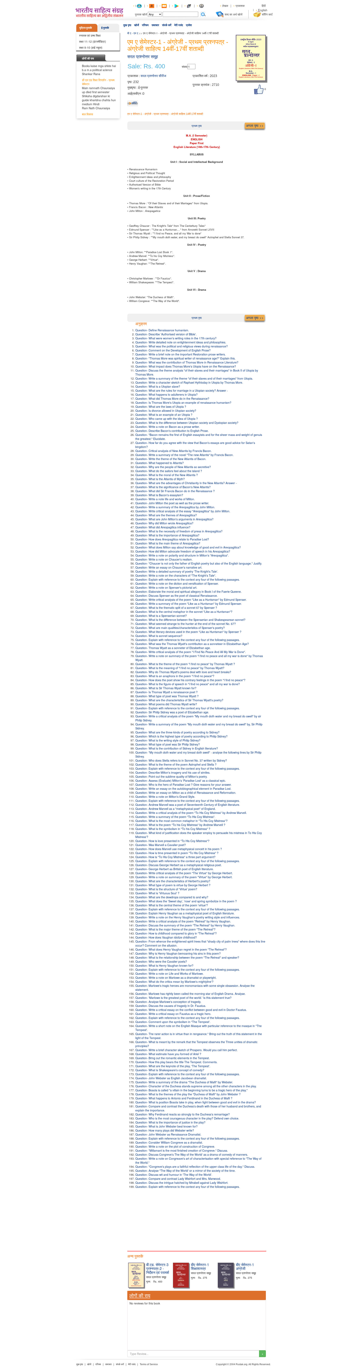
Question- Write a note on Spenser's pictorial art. (166, 587)
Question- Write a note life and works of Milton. (165, 499)
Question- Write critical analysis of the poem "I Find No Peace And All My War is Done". (190, 652)
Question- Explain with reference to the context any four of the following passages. (187, 579)
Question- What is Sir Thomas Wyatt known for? (165, 688)
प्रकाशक (240, 6)
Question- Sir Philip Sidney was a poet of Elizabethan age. (172, 712)
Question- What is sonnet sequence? (158, 636)
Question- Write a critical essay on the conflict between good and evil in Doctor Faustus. (191, 1010)
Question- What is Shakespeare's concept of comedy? (169, 1070)
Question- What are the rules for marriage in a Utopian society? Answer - (181, 390)
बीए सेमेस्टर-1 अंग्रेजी (245, 1266)
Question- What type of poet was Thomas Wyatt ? (167, 696)
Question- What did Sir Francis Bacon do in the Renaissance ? (175, 491)
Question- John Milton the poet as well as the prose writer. (172, 503)
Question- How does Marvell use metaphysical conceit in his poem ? (178, 849)
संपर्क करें (166, 25)
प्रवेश (189, 25)
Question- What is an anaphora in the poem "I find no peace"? (174, 676)
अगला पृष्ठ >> (254, 125)
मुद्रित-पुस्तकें (85, 28)
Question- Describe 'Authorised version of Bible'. (166, 334)
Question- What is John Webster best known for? (166, 1126)
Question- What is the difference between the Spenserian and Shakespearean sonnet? (190, 620)
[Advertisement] (196, 1219)
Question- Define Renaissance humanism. (162, 330)
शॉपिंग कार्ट (267, 14)
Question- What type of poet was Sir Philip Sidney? (167, 744)
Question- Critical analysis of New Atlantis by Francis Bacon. (173, 451)
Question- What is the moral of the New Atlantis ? (166, 475)
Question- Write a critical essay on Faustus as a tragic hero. (173, 1014)
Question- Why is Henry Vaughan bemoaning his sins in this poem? (178, 953)
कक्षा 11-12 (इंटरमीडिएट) (92, 41)
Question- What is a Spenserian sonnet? (161, 616)
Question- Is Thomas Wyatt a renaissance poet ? (166, 692)
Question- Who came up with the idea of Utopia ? (166, 419)
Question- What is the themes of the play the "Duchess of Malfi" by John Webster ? (188, 1094)
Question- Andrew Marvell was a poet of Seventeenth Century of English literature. (187, 805)
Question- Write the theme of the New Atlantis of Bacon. (170, 459)
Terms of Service (149, 1364)
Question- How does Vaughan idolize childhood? (166, 937)
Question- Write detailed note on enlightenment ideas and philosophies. (180, 342)
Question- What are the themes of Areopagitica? (166, 515)
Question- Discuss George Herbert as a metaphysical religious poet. (178, 865)
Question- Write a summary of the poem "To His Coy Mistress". (175, 817)
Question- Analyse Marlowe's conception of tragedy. (168, 1002)
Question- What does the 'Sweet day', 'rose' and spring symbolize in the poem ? (186, 901)
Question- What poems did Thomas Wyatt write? (166, 704)
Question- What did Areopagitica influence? (162, 527)
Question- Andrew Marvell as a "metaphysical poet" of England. (175, 809)
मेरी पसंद (178, 25)
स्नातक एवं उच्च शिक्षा (90, 35)
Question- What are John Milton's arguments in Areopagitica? (174, 519)
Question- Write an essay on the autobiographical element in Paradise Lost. (183, 789)
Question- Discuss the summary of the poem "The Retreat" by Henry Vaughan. (185, 925)
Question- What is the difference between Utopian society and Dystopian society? (186, 423)
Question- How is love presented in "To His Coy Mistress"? (172, 841)
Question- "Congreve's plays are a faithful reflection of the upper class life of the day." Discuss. (195, 1167)
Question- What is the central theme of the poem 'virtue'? (171, 905)
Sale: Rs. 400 (146, 66)
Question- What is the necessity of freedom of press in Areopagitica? (178, 531)
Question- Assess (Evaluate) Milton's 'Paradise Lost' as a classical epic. (180, 780)
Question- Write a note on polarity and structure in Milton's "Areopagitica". (182, 555)
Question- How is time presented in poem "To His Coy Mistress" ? (176, 853)
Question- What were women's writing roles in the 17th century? (175, 338)
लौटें (134, 103)
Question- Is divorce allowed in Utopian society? (165, 411)
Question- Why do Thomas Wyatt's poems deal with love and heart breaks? (183, 672)
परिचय (145, 25)
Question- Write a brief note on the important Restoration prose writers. (180, 354)
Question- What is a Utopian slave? (157, 386)
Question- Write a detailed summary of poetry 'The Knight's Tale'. (176, 571)
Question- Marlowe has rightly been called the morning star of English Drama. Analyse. (190, 994)
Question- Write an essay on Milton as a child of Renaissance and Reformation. (185, 793)
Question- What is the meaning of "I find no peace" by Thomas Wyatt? (179, 668)
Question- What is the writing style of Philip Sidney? (167, 740)
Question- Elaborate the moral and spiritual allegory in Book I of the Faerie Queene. (188, 591)
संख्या (184, 67)
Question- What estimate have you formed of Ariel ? (168, 1054)
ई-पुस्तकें (105, 28)
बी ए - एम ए (132, 33)
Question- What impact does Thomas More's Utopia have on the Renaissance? (185, 366)
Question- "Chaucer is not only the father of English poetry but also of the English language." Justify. (198, 563)
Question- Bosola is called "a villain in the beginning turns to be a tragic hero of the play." (191, 1090)
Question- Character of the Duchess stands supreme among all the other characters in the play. (196, 1086)
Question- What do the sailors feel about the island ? (168, 471)
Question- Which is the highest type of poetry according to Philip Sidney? (181, 736)
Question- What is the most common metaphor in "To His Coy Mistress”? (181, 821)
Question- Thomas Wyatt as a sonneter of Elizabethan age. (173, 648)
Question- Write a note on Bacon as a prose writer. (167, 427)
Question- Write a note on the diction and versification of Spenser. (177, 583)
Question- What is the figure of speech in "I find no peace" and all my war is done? (187, 684)
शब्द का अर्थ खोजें (233, 14)
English (262, 10)
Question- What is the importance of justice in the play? (170, 1122)
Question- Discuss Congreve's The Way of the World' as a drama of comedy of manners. (191, 1154)
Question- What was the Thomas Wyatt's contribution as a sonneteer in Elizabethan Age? (192, 644)
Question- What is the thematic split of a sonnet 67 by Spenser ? (176, 608)
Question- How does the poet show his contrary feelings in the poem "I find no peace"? (190, 680)
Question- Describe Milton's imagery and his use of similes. (172, 772)
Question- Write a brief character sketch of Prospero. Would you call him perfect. (186, 1050)
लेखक (225, 6)
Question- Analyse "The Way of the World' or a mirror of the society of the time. (185, 1171)
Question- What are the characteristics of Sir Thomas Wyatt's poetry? (179, 700)
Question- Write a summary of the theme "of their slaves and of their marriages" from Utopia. (194, 378)
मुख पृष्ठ (127, 25)
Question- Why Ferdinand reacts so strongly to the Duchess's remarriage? (182, 1114)
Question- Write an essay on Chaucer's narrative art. (168, 567)
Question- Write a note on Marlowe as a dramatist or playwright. (175, 978)
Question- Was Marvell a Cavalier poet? (160, 845)
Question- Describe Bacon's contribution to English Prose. (172, 431)
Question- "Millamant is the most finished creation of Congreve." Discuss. (181, 1150)
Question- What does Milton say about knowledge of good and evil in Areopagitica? (188, 547)
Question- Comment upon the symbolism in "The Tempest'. (172, 1022)
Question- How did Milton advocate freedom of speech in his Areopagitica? (182, 551)
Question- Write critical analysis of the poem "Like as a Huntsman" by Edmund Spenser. (191, 600)
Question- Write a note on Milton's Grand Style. (165, 797)
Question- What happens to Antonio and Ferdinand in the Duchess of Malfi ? (183, 1098)
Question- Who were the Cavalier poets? (161, 961)
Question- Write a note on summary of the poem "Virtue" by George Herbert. (184, 877)
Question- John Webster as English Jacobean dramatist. (171, 1078)
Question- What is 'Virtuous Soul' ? (157, 893)
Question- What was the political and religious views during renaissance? (181, 346)
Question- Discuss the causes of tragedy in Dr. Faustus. (170, 1006)
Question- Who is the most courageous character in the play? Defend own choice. (187, 1118)
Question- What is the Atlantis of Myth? (160, 479)
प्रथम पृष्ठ (197, 126)
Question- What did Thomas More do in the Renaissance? (172, 398)
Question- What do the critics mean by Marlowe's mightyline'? (174, 982)
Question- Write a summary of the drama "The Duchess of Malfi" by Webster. (184, 1082)
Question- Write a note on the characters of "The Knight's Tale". (175, 575)
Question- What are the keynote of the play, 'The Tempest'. (172, 1066)
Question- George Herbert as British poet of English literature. (174, 869)
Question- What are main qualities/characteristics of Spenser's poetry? (180, 628)
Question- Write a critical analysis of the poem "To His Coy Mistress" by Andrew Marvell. (191, 813)
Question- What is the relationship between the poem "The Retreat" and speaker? (187, 957)
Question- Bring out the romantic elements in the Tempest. (172, 1058)
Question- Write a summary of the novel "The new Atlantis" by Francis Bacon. (184, 455)
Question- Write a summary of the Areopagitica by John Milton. (175, 507)
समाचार (155, 25)
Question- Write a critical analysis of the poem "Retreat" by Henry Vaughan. (183, 921)
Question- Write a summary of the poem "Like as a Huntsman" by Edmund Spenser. (188, 604)
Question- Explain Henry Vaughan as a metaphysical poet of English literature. (185, 913)
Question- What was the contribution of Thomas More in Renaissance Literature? (186, 362)
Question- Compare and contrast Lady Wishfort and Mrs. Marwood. (178, 1179)
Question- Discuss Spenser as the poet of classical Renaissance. (176, 596)
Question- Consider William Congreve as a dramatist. (169, 1142)
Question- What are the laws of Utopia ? (160, 407)
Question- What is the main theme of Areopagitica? (167, 543)
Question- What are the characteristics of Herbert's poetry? (172, 881)
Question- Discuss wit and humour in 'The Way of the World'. (173, 1175)
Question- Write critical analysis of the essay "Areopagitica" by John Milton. (182, 511)
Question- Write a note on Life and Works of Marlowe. (169, 973)
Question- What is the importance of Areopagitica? (167, 535)
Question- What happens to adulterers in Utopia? (166, 394)
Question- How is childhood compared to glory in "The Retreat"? (176, 933)
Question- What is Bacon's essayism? (159, 495)
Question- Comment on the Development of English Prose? (173, 350)
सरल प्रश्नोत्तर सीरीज (153, 76)
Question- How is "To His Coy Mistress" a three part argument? (175, 857)
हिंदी (264, 6)
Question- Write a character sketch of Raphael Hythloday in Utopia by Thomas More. (189, 382)
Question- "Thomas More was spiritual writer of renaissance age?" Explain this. (185, 358)
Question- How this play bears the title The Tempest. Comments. (176, 1062)
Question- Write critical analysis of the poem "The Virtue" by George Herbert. (184, 873)
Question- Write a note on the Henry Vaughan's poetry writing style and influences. (187, 917)
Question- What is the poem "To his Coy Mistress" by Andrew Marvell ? (180, 825)
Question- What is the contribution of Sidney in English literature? (176, 748)
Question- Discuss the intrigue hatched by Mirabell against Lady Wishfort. (181, 1183)
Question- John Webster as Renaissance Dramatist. (168, 1134)
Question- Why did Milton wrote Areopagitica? (164, 523)
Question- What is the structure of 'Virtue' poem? (166, 889)
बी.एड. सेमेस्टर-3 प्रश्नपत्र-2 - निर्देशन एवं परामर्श (157, 1268)
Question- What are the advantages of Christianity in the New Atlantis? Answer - (186, 483)
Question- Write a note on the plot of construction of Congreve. (175, 1146)
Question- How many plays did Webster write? (164, 1130)
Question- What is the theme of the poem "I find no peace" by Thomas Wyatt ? (185, 664)
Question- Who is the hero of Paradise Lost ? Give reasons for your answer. (183, 785)
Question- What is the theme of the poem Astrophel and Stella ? (175, 764)
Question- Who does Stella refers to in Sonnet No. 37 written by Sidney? (181, 760)
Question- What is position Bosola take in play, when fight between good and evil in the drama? (195, 1102)
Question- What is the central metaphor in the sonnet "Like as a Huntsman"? (183, 612)
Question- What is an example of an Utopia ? (163, 415)
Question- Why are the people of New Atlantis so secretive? (173, 467)
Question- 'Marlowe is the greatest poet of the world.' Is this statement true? (183, 998)
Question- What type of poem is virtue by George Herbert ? (172, 885)
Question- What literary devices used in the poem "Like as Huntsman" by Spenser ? (188, 632)
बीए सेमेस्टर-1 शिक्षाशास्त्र (200, 1266)
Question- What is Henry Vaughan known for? (164, 965)
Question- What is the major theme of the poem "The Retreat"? (175, 929)
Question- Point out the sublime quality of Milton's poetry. (171, 776)
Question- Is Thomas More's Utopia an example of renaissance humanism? (183, 403)
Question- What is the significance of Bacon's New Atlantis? (173, 487)
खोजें (136, 25)
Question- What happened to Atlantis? (159, 463)
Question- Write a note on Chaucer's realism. (164, 559)
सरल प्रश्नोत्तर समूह (142, 56)
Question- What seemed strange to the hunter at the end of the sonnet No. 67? (185, 624)
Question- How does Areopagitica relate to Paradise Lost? (172, 539)
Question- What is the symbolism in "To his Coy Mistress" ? (172, 829)
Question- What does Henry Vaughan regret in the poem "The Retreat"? (181, 949)
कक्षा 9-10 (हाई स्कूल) (90, 47)
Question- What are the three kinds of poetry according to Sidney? (177, 732)
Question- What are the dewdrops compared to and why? (171, 897)
